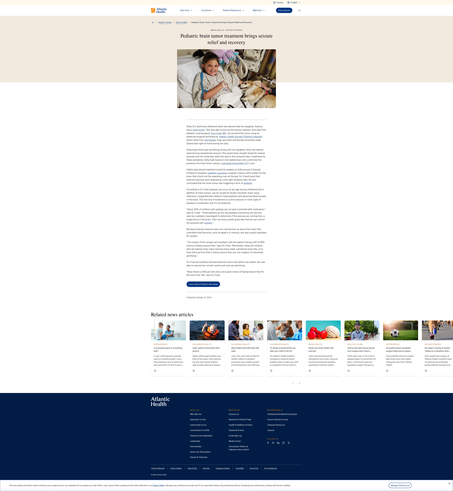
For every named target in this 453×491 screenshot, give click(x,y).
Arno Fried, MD (218, 133)
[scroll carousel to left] (293, 383)
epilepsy (248, 183)
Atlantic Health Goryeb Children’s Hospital (240, 136)
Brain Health (181, 22)
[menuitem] (278, 2)
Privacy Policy (159, 485)
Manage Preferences (400, 485)
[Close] (449, 483)
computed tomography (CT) (235, 163)
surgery (208, 222)
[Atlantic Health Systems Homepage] (160, 401)
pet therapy (210, 140)
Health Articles (165, 22)
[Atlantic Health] (152, 22)
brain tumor (199, 129)
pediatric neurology (217, 173)
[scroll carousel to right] (299, 383)
